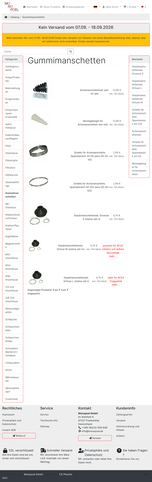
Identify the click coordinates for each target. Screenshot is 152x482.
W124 (8, 370)
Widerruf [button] (20, 435)
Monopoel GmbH (33, 474)
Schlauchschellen (12, 328)
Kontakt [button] (96, 438)
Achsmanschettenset (91, 90)
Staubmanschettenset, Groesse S (139, 70)
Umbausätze (12, 362)
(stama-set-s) (92, 218)
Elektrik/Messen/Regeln (12, 137)
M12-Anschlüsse (11, 256)
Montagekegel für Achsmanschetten (139, 169)
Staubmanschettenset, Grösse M (139, 99)
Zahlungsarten (124, 414)
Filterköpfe (11, 160)
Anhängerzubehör (12, 68)
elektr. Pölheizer (10, 126)
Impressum (8, 414)
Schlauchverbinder (12, 339)
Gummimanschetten (33, 17)
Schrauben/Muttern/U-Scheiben (11, 352)
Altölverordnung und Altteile (127, 428)
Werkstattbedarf (12, 390)
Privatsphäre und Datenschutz (11, 422)
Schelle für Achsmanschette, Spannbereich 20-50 (139, 149)
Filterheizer (11, 153)
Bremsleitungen (12, 90)
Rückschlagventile (12, 310)
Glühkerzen (11, 174)
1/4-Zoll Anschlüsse (11, 288)
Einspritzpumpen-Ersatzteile (11, 113)
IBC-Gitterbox (10, 205)
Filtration (10, 167)
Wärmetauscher (12, 379)
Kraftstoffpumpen (12, 227)
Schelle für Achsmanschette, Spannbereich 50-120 (139, 116)
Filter (8, 145)
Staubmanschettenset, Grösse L (139, 84)
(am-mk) (103, 124)
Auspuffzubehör (12, 79)
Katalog (15, 17)
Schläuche (11, 319)
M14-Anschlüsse (11, 267)
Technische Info (49, 420)
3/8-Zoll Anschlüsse (11, 299)
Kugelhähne (11, 236)
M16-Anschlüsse (11, 278)
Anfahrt (120, 435)
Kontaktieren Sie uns (127, 458)
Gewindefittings (12, 184)
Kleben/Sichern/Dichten (12, 216)
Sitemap (44, 426)
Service (44, 414)
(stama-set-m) (76, 249)
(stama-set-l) (81, 281)
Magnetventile (12, 245)
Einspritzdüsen (12, 100)
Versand (120, 420)
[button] (96, 7)
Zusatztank (11, 398)
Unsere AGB (9, 429)
